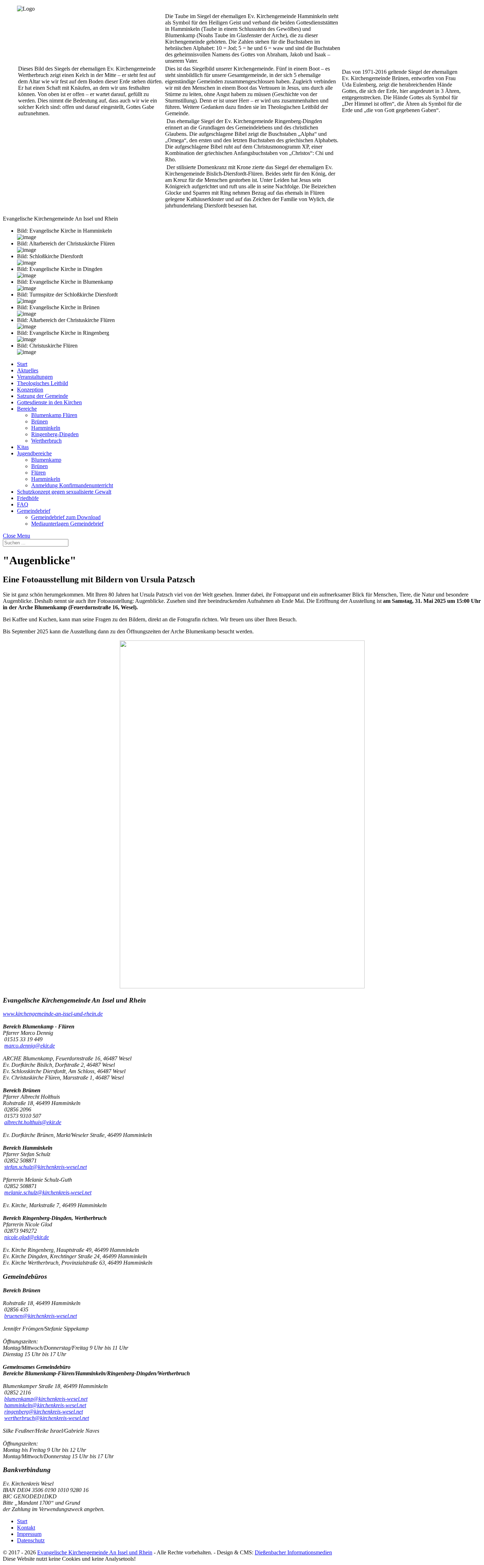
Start (22, 364)
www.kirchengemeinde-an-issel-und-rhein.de (53, 1014)
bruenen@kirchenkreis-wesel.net (40, 1316)
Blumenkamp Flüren (54, 415)
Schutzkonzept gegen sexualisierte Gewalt (64, 492)
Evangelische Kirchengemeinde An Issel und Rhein (94, 1552)
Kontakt (26, 1528)
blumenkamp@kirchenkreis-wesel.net (46, 1399)
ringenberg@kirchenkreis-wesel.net (43, 1412)
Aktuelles (27, 370)
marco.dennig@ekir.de (29, 1046)
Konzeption (30, 390)
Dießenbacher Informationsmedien (293, 1552)
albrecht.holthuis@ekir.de (32, 1122)
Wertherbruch (46, 441)
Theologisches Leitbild (42, 383)
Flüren (38, 473)
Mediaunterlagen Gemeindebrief (67, 524)
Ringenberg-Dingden (55, 434)
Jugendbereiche (34, 453)
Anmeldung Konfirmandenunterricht (72, 485)
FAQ (22, 504)
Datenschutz (31, 1540)
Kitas (23, 447)
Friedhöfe (28, 498)
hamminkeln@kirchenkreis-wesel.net (45, 1405)
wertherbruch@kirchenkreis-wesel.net (46, 1418)
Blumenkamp (46, 460)
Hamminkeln (45, 428)
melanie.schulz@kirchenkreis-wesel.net (47, 1192)
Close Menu (16, 536)
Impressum (29, 1534)
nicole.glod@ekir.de (26, 1237)
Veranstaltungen (35, 377)
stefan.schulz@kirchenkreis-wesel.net (45, 1167)
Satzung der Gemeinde (42, 396)
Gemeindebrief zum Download (66, 517)
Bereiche (27, 409)
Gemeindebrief (33, 511)
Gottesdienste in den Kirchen (49, 402)
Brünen (39, 421)
